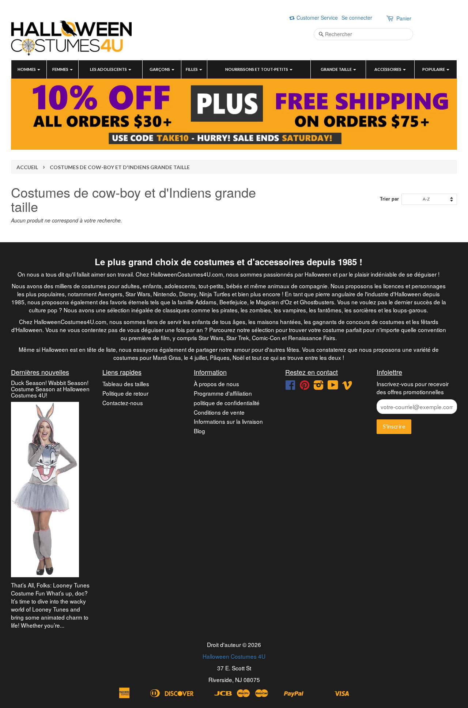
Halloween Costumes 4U (234, 656)
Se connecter (356, 17)
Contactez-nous (122, 403)
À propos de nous (216, 384)
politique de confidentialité (227, 403)
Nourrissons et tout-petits (257, 69)
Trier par (389, 198)
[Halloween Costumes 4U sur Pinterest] (304, 386)
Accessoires (388, 69)
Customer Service (317, 17)
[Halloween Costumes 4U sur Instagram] (318, 386)
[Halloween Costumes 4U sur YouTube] (333, 386)
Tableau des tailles (125, 384)
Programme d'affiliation (223, 393)
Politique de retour (125, 393)
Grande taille (336, 69)
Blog (199, 431)
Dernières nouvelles (40, 372)
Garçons (160, 69)
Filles (192, 69)
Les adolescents (109, 69)
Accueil (27, 167)
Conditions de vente (219, 412)
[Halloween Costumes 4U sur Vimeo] (347, 386)
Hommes (27, 69)
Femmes (60, 69)
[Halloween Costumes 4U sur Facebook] (290, 386)
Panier (403, 18)
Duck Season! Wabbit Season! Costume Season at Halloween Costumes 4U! (50, 388)
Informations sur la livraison (228, 421)
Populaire (434, 69)
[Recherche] (319, 34)
